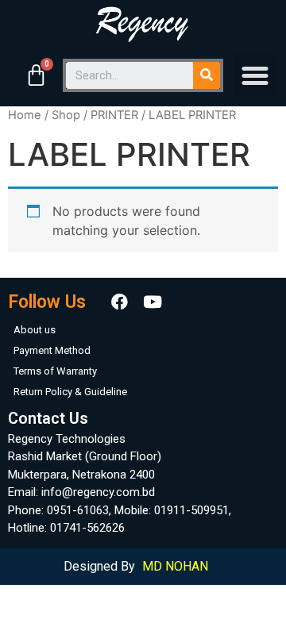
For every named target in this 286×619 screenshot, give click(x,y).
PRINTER (114, 115)
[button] (255, 75)
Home (24, 115)
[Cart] (36, 75)
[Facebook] (119, 302)
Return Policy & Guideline (70, 392)
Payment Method (52, 350)
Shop (66, 115)
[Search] (206, 75)
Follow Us (47, 302)
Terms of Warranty (55, 371)
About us (35, 330)
